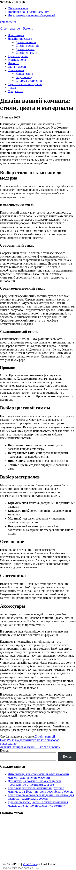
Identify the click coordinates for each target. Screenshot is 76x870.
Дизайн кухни (25, 49)
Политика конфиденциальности (29, 11)
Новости (13, 63)
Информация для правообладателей (31, 15)
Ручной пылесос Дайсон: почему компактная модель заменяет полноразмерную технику (38, 803)
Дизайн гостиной (27, 45)
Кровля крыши (18, 56)
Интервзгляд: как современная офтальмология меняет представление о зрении (38, 775)
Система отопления (29, 80)
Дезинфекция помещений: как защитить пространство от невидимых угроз (34, 782)
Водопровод (24, 77)
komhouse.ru (8, 22)
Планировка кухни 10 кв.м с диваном (30, 747)
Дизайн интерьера (20, 38)
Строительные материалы (25, 84)
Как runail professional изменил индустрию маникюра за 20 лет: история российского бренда (40, 789)
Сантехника (16, 70)
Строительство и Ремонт (16, 28)
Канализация (24, 73)
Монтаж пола (17, 59)
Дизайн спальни (26, 52)
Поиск (4, 750)
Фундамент (15, 91)
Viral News (30, 864)
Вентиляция (16, 35)
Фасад (12, 87)
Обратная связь (18, 8)
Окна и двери (17, 66)
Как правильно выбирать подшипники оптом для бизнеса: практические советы (41, 796)
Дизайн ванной (26, 42)
